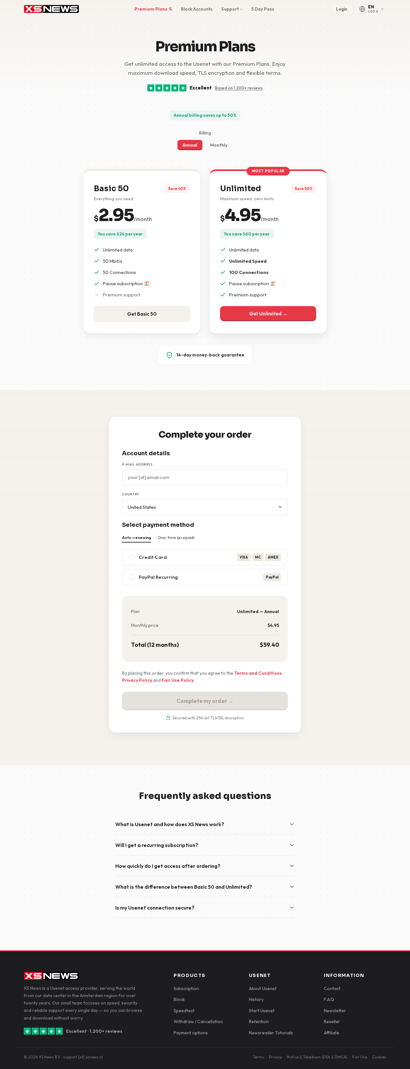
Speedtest (184, 1010)
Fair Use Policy (178, 680)
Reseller (332, 1021)
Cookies (379, 1057)
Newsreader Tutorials (271, 1033)
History (256, 999)
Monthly (218, 145)
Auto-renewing (136, 537)
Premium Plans (153, 9)
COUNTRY (130, 494)
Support (230, 9)
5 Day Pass (262, 9)
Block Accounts (196, 9)
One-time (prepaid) (176, 537)
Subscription (186, 988)
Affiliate (331, 1033)
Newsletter (335, 1010)
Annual (190, 145)
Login (341, 9)
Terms (258, 1057)
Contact (332, 988)
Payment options (191, 1033)
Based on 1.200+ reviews (239, 87)
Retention (259, 1021)
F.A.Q (329, 999)
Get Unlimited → (268, 314)
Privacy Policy (137, 680)
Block (179, 999)
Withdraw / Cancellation (198, 1021)
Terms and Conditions (258, 673)
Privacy (275, 1057)
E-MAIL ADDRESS (137, 464)
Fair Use (359, 1057)
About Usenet (262, 988)
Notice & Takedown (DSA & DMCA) (317, 1057)
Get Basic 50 (142, 314)
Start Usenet (262, 1010)
